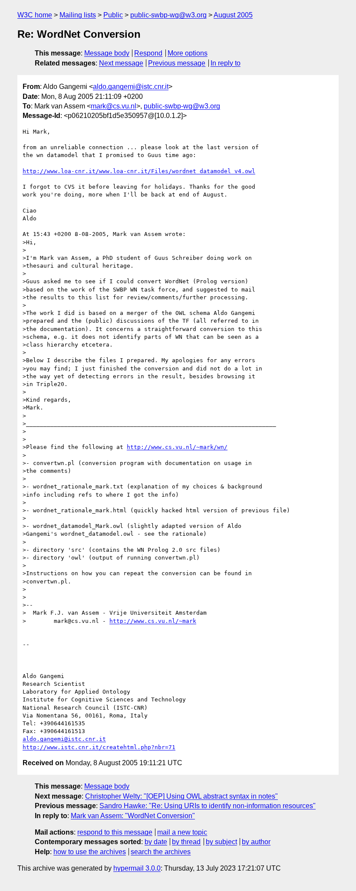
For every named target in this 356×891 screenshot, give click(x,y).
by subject (221, 841)
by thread (186, 841)
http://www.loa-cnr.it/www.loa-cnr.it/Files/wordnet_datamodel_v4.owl (139, 171)
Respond (148, 53)
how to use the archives (89, 851)
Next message (121, 63)
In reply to (226, 63)
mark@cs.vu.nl (113, 106)
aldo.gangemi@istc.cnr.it (130, 86)
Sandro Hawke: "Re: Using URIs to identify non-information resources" (207, 805)
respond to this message (114, 832)
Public (113, 15)
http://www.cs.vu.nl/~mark (152, 621)
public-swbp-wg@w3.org (168, 15)
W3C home (34, 15)
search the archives (161, 851)
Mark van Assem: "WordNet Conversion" (133, 815)
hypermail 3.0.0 (137, 868)
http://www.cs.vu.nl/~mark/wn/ (177, 447)
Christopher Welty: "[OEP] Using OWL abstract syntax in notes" (181, 796)
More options (188, 53)
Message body (106, 53)
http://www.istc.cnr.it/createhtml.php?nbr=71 (99, 747)
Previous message (176, 63)
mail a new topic (182, 832)
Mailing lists (77, 15)
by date (156, 841)
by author (256, 841)
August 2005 (233, 15)
